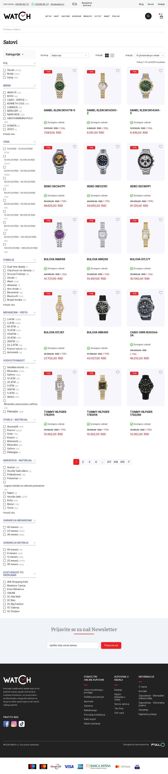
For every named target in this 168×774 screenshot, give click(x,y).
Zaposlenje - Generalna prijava (151, 704)
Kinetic (11, 437)
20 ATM (11, 337)
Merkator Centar (16, 585)
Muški (10, 73)
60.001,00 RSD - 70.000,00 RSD (19, 204)
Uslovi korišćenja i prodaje (93, 691)
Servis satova (121, 704)
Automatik (12, 352)
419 (122, 462)
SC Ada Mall (13, 596)
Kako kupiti (90, 719)
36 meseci (12, 534)
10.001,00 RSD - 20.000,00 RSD (19, 160)
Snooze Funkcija (16, 274)
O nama (143, 686)
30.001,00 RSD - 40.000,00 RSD (19, 182)
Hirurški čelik (14, 496)
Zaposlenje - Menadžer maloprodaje (151, 697)
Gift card (119, 713)
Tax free (118, 708)
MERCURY (12, 111)
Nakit (56, 16)
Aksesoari (76, 16)
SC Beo (11, 600)
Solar (10, 434)
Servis (151, 4)
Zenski (10, 277)
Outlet (98, 16)
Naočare (66, 16)
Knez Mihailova (15, 589)
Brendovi (88, 16)
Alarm (10, 281)
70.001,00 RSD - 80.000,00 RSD (19, 215)
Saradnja (143, 709)
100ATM (11, 334)
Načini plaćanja (92, 723)
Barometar (13, 292)
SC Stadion (13, 611)
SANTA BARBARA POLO (20, 118)
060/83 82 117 (22, 4)
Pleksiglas (12, 411)
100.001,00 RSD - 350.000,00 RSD (20, 248)
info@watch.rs (57, 4)
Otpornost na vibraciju (19, 270)
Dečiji (10, 77)
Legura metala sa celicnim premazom (24, 485)
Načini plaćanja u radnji (119, 697)
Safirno (11, 374)
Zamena (88, 706)
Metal (10, 504)
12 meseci (12, 557)
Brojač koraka (14, 299)
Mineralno (12, 371)
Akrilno (10, 397)
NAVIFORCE (13, 114)
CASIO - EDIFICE (16, 100)
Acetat (11, 467)
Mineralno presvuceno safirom (20, 404)
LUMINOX (12, 107)
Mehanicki (12, 441)
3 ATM (10, 319)
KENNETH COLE (15, 103)
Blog (141, 4)
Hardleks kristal (15, 367)
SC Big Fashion (15, 604)
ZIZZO (10, 129)
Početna (7, 29)
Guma (10, 507)
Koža (10, 500)
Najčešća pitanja (148, 714)
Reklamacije (90, 710)
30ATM (11, 341)
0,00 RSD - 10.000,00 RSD (20, 149)
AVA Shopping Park (17, 581)
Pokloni (116, 16)
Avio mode (13, 288)
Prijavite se (111, 645)
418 (116, 462)
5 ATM (10, 323)
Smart (107, 16)
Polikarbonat (14, 474)
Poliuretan (12, 478)
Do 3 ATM (12, 345)
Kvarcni (11, 430)
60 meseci (13, 527)
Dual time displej (16, 266)
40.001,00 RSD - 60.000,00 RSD (19, 193)
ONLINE (11, 593)
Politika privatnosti (94, 697)
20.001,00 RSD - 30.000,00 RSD (19, 171)
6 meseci (12, 553)
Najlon (10, 493)
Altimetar (12, 285)
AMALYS (11, 92)
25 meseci (12, 531)
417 (109, 462)
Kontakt (143, 691)
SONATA (11, 125)
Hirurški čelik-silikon (17, 471)
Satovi (48, 16)
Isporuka (88, 701)
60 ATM (11, 326)
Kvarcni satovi (14, 348)
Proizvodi (40, 16)
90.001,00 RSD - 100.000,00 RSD (20, 237)
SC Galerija (13, 607)
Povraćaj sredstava (94, 714)
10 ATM (11, 330)
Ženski (10, 70)
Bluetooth (12, 296)
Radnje (161, 4)
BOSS (10, 96)
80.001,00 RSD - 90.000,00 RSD (19, 226)
